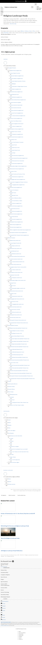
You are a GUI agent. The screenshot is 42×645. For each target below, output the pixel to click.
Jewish (9, 419)
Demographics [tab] (3, 495)
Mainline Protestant (11, 237)
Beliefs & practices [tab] (12, 495)
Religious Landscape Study (11, 7)
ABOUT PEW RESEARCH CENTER (6, 622)
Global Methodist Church (14, 94)
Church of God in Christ (14, 362)
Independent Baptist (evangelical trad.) (17, 75)
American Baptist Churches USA (15, 243)
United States (6, 32)
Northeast (27, 31)
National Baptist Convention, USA (16, 333)
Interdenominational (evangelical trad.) (16, 110)
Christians (5, 59)
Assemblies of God (13, 139)
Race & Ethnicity (4, 577)
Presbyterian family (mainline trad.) (16, 272)
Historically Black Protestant (13, 325)
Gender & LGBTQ (4, 584)
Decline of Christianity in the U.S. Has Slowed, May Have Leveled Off (18, 513)
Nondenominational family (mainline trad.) (17, 256)
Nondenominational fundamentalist (16, 105)
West (34, 31)
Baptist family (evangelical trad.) (15, 70)
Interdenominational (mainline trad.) (16, 259)
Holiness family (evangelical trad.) (16, 187)
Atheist (9, 478)
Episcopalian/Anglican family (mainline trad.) (18, 280)
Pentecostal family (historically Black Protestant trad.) (19, 360)
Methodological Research (5, 596)
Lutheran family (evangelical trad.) (16, 118)
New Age (11, 454)
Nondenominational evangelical (15, 102)
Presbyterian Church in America (15, 131)
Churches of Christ (13, 171)
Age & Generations (4, 581)
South (30, 31)
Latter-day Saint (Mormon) (12, 383)
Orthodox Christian (11, 386)
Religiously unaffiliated (8, 470)
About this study (13, 23)
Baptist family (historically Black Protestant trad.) (18, 328)
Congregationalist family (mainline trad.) (17, 298)
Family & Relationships (5, 585)
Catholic (9, 381)
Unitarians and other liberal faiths (16, 435)
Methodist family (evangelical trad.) (16, 91)
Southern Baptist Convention (15, 73)
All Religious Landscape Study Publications (11, 550)
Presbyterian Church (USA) (14, 275)
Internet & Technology (5, 592)
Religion (2, 579)
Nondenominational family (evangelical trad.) (18, 99)
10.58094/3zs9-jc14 (10, 556)
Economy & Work (4, 587)
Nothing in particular (11, 484)
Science (2, 590)
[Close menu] (36, 4)
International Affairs (4, 572)
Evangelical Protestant (12, 67)
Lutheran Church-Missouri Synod (15, 121)
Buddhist (9, 425)
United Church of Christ (14, 301)
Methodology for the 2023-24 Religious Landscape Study (15, 526)
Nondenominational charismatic (15, 107)
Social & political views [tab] (21, 495)
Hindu (9, 427)
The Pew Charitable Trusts (5, 625)
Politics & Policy (4, 570)
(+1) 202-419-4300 (4, 566)
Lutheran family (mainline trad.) (15, 264)
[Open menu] (32, 7)
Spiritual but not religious (14, 446)
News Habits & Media (5, 594)
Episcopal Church (13, 282)
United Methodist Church (14, 251)
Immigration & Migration (5, 574)
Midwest (22, 31)
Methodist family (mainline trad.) (16, 248)
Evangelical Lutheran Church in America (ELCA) (18, 267)
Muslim (9, 422)
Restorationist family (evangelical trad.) (17, 168)
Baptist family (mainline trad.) (15, 240)
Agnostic (9, 481)
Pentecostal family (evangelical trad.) (16, 136)
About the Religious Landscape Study (10, 538)
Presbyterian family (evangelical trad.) (16, 128)
